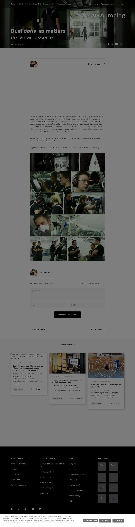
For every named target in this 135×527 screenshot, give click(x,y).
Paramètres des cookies (90, 520)
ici (46, 522)
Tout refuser (105, 520)
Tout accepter (118, 520)
